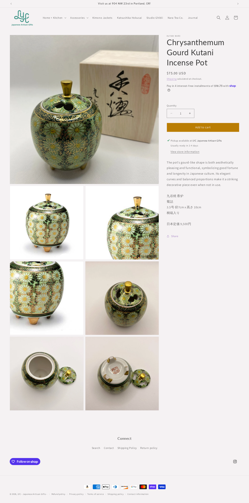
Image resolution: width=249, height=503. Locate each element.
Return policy (148, 448)
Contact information (137, 494)
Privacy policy (76, 494)
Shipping (172, 78)
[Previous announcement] (11, 3)
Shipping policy (116, 494)
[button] (54, 18)
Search (96, 448)
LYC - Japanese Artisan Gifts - (32, 494)
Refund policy (58, 494)
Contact (109, 448)
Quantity (171, 105)
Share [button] (174, 236)
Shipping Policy (127, 448)
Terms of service (95, 494)
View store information (185, 151)
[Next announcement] (238, 3)
